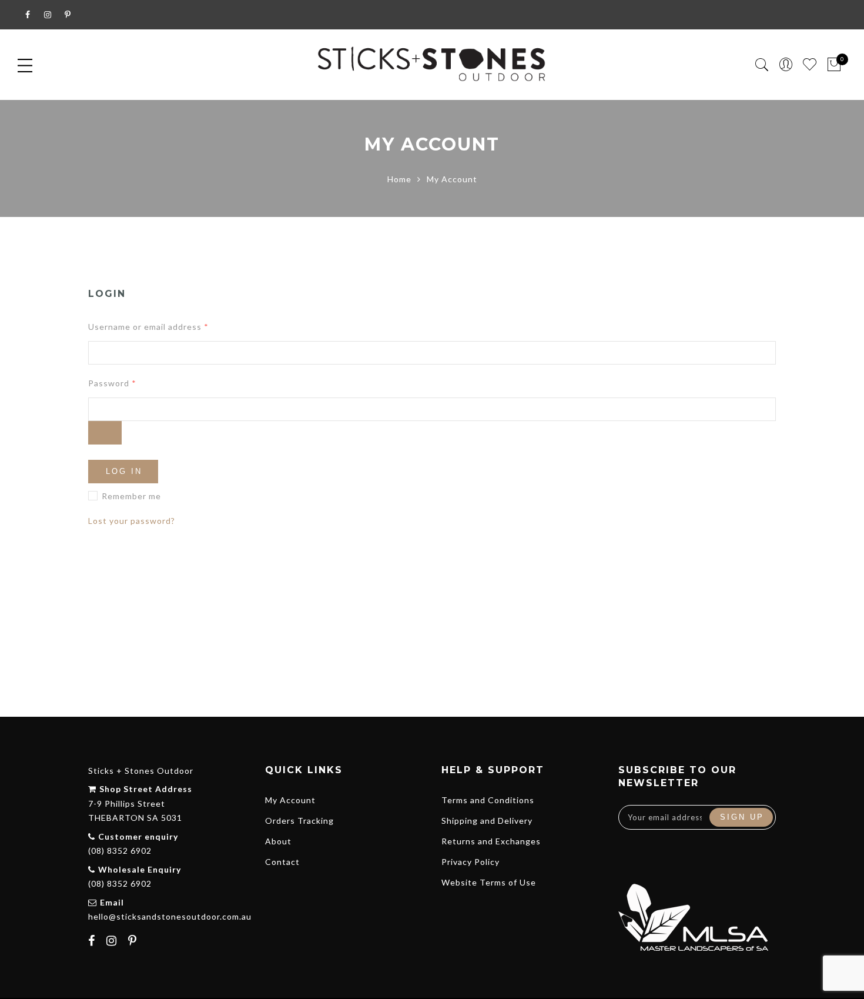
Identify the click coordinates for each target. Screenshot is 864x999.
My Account (290, 800)
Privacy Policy (470, 862)
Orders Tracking (299, 821)
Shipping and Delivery (487, 821)
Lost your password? (131, 521)
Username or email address (148, 327)
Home (399, 179)
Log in (124, 471)
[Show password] (105, 433)
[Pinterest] (134, 942)
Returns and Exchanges (491, 841)
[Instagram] (113, 942)
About (278, 841)
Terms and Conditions (487, 800)
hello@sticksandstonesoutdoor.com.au (170, 916)
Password (112, 383)
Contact (282, 862)
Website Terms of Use (488, 882)
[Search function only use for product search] (762, 65)
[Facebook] (93, 942)
